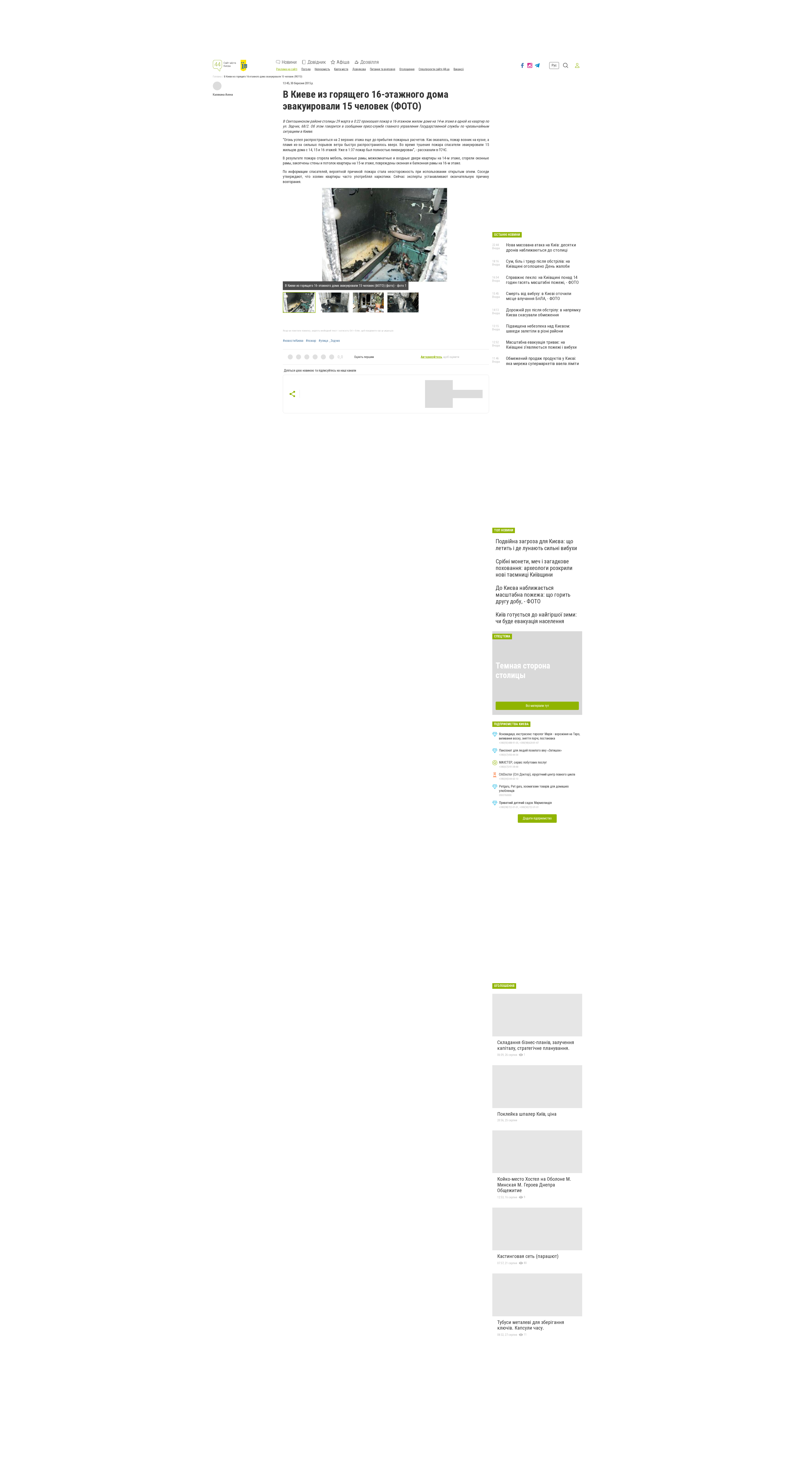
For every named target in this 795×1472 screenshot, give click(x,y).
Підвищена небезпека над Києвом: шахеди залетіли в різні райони (538, 329)
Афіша (343, 62)
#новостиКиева (293, 341)
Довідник (316, 62)
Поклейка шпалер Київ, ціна (526, 1114)
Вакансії (459, 69)
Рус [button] (554, 65)
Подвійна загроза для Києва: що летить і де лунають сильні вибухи (536, 544)
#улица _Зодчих (329, 341)
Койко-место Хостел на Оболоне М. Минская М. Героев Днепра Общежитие (534, 1184)
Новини (289, 62)
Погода (306, 69)
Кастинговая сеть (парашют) (528, 1256)
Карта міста (341, 69)
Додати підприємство (537, 818)
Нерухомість (322, 69)
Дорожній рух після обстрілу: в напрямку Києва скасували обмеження (543, 312)
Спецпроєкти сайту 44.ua (434, 69)
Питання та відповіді (382, 69)
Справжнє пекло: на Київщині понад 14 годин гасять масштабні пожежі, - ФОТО (542, 280)
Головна (217, 76)
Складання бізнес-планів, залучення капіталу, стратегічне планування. (535, 1045)
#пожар (311, 341)
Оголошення (406, 69)
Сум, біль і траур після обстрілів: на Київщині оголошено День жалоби (538, 264)
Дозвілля (369, 62)
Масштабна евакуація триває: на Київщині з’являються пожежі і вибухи (541, 345)
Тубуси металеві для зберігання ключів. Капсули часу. (530, 1325)
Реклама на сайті (286, 69)
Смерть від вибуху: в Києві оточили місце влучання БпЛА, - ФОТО (538, 296)
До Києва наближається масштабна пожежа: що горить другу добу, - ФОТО (533, 594)
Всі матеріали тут (537, 706)
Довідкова (359, 69)
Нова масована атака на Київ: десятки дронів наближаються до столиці (541, 247)
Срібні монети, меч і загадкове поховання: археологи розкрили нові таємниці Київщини (534, 568)
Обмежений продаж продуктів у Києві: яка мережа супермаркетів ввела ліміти (542, 361)
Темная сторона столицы (523, 670)
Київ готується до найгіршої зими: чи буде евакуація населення (536, 618)
